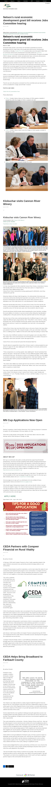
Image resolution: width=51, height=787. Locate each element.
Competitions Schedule (25, 476)
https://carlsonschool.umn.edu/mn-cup (12, 470)
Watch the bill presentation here (11, 91)
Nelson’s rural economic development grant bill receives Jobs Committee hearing (25, 20)
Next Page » (11, 766)
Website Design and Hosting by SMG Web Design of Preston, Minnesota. (29, 784)
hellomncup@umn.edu (26, 481)
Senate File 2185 (19, 51)
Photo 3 (8, 162)
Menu (48, 3)
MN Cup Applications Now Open (22, 420)
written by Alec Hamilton (9, 221)
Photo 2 (8, 130)
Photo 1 (8, 98)
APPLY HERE (10, 496)
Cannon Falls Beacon (19, 220)
